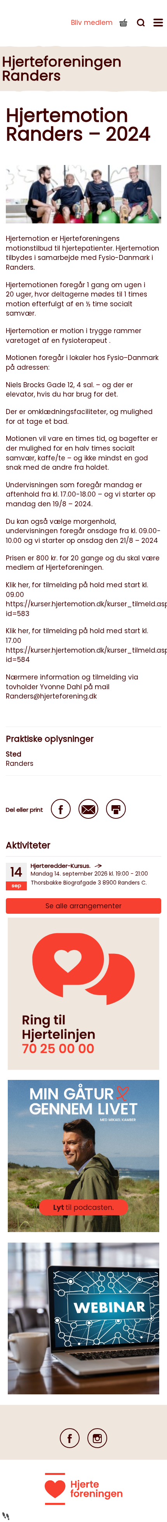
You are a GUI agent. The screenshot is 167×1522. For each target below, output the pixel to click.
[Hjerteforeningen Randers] (27, 21)
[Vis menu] (159, 23)
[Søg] (142, 23)
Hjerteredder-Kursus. (60, 866)
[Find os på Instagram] (97, 1438)
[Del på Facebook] (61, 809)
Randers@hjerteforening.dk (51, 696)
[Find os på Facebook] (70, 1438)
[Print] (116, 809)
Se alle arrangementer (83, 906)
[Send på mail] (88, 809)
